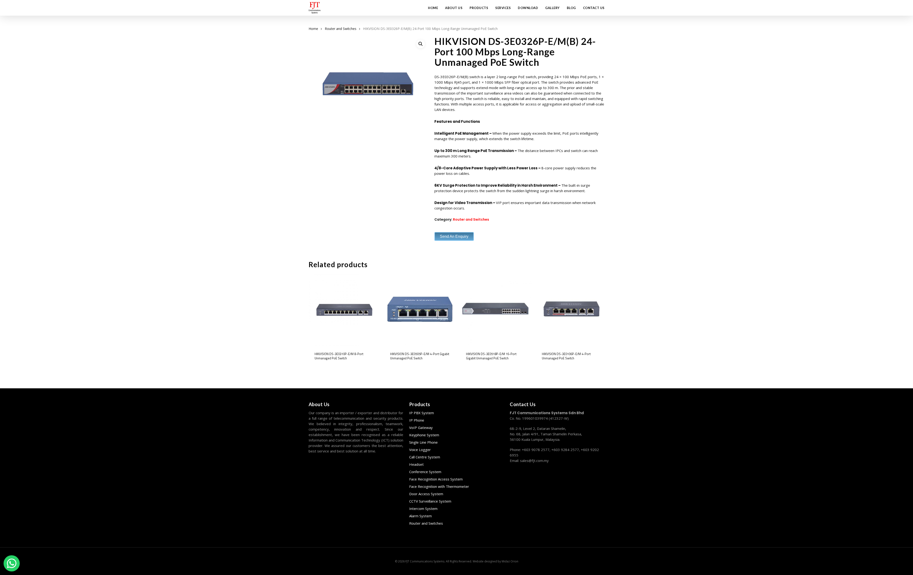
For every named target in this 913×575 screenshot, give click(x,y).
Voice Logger (420, 449)
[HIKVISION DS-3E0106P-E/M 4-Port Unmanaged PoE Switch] (572, 310)
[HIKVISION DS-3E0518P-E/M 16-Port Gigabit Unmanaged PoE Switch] (496, 310)
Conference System (425, 471)
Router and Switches (340, 28)
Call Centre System (424, 457)
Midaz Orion (510, 561)
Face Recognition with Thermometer (439, 486)
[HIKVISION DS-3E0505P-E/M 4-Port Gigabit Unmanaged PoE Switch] (420, 310)
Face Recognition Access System (436, 479)
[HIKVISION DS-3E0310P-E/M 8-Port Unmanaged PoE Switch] (344, 310)
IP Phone (416, 420)
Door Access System (426, 493)
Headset (416, 464)
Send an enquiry (454, 236)
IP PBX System (421, 412)
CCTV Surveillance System (430, 501)
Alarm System (420, 515)
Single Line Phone (423, 442)
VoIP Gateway (421, 427)
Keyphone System (424, 434)
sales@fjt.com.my (534, 460)
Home (313, 28)
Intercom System (423, 508)
